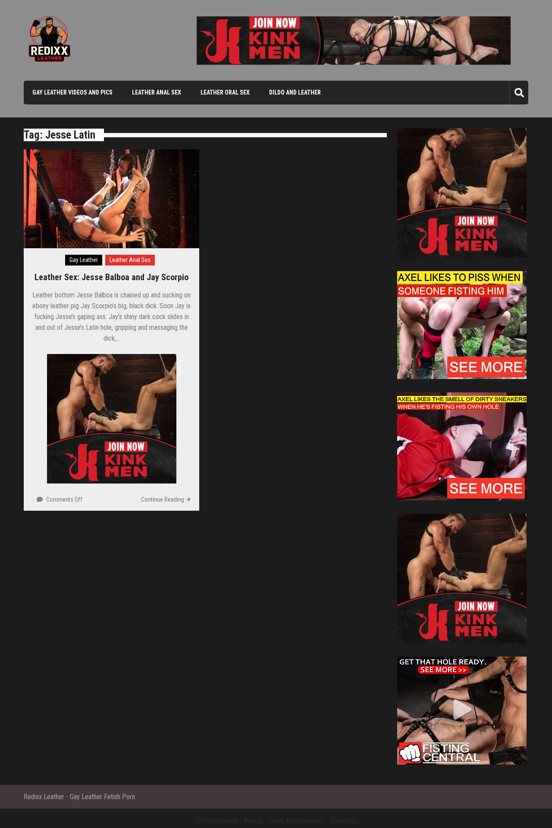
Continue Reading (162, 499)
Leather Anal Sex (156, 92)
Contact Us (344, 820)
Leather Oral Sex (225, 92)
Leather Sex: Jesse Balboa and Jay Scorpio (111, 277)
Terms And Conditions (296, 820)
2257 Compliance (216, 820)
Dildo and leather (295, 92)
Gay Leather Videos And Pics (72, 92)
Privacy (253, 820)
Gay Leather (83, 259)
